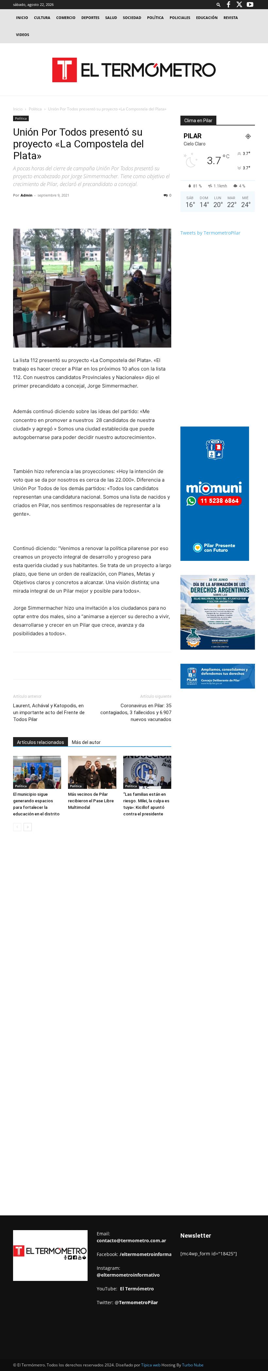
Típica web (150, 1365)
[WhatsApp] (103, 210)
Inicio (22, 17)
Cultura (42, 17)
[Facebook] (228, 4)
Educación (207, 17)
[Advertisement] (224, 744)
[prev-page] (17, 827)
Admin (26, 195)
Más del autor (86, 742)
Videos (22, 34)
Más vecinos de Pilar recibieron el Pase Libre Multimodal (91, 801)
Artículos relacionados (40, 742)
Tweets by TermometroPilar (210, 233)
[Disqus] (92, 936)
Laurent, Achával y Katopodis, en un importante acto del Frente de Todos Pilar (49, 712)
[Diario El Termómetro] (134, 70)
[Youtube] (250, 4)
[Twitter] (239, 4)
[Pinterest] (88, 210)
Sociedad (132, 17)
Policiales (180, 17)
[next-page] (28, 827)
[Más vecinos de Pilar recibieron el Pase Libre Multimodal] (92, 772)
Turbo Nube (193, 1365)
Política (155, 17)
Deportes (90, 17)
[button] (219, 4)
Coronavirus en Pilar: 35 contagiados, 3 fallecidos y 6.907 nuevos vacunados (135, 712)
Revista (231, 17)
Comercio (65, 17)
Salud (111, 17)
